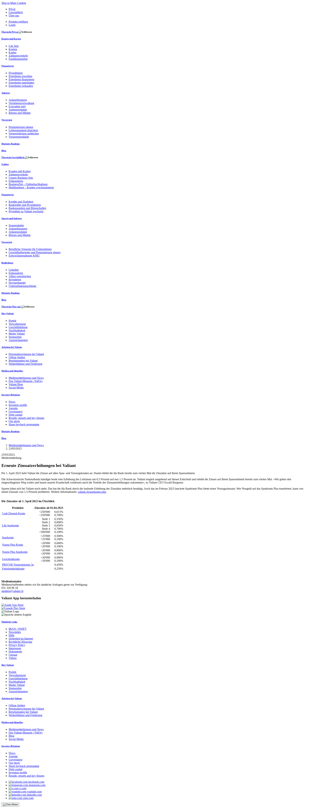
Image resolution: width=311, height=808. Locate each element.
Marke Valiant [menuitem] (17, 333)
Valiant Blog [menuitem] (16, 384)
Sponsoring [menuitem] (15, 336)
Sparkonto (8, 537)
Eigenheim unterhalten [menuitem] (21, 82)
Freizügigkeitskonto (13, 568)
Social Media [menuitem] (16, 387)
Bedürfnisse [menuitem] (7, 262)
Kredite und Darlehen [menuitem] (21, 201)
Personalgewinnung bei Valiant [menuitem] (26, 354)
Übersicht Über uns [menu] (11, 306)
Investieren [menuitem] (15, 279)
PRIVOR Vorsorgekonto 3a (18, 564)
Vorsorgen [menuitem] (6, 119)
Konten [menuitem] (13, 49)
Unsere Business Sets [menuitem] (21, 177)
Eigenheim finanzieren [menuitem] (21, 79)
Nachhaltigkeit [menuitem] (17, 330)
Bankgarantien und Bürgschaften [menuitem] (27, 208)
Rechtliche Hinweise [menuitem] (20, 641)
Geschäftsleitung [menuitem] (18, 327)
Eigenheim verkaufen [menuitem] (21, 85)
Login (12, 24)
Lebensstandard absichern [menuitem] (23, 130)
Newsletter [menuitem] (15, 632)
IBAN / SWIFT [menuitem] (18, 628)
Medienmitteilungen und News (26, 445)
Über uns (14, 15)
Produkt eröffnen (18, 21)
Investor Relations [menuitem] (10, 394)
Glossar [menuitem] (13, 654)
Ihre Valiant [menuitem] (7, 313)
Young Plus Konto (12, 544)
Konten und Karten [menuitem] (11, 38)
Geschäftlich (16, 12)
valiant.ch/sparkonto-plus (92, 491)
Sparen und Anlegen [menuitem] (11, 218)
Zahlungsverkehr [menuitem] (18, 55)
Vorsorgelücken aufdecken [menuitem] (24, 133)
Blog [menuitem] (3, 150)
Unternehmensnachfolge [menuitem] (22, 285)
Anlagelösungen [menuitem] (18, 228)
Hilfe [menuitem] (11, 635)
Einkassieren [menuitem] (16, 180)
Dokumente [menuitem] (15, 651)
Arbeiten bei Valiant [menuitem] (11, 347)
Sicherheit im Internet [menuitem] (21, 638)
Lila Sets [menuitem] (14, 45)
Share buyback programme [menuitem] (24, 424)
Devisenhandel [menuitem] (17, 282)
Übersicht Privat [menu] (10, 32)
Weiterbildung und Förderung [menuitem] (25, 363)
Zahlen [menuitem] (5, 164)
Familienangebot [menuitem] (18, 58)
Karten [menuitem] (12, 52)
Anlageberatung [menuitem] (18, 99)
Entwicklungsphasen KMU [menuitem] (24, 255)
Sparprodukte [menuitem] (16, 225)
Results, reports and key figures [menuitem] (26, 417)
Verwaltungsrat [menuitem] (17, 323)
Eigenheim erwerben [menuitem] (20, 76)
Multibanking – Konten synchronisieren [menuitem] (31, 187)
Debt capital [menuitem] (15, 414)
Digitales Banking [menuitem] (10, 143)
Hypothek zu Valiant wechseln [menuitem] (26, 211)
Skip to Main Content (13, 2)
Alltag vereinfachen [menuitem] (20, 276)
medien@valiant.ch (12, 591)
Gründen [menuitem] (14, 269)
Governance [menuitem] (15, 411)
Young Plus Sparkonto (15, 551)
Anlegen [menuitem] (5, 93)
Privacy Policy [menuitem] (17, 645)
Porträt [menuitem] (12, 320)
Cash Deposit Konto (13, 513)
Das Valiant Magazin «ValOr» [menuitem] (26, 381)
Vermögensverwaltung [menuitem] (21, 103)
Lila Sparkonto (10, 525)
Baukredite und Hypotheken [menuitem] (25, 204)
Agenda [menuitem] (13, 408)
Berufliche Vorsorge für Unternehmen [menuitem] (30, 249)
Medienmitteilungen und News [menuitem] (26, 377)
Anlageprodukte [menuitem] (18, 109)
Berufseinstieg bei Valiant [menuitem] (23, 360)
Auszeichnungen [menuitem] (18, 340)
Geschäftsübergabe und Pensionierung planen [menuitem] (34, 252)
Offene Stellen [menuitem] (17, 357)
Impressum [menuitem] (15, 648)
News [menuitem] (12, 401)
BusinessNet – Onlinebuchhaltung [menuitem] (28, 184)
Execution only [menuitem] (17, 106)
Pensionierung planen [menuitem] (21, 127)
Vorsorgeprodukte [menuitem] (19, 136)
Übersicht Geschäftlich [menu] (13, 157)
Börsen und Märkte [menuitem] (20, 112)
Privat (12, 9)
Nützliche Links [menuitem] (9, 621)
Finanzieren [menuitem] (7, 66)
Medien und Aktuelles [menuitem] (12, 370)
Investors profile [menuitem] (18, 405)
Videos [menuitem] (13, 657)
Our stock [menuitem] (14, 421)
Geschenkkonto (11, 559)
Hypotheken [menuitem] (16, 72)
